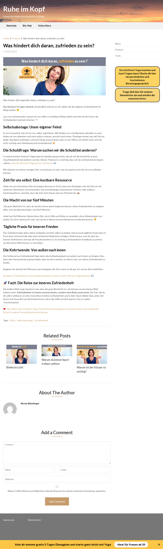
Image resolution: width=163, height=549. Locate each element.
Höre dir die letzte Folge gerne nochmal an (32, 163)
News (118, 43)
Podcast (16, 38)
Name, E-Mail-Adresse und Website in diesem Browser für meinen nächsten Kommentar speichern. (57, 491)
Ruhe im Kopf (24, 9)
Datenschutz (34, 519)
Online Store (44, 25)
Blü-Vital (27, 25)
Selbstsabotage (25, 320)
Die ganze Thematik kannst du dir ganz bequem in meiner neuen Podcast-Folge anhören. (47, 275)
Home (6, 38)
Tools (118, 55)
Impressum (8, 519)
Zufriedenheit (41, 320)
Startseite (11, 25)
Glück (12, 320)
